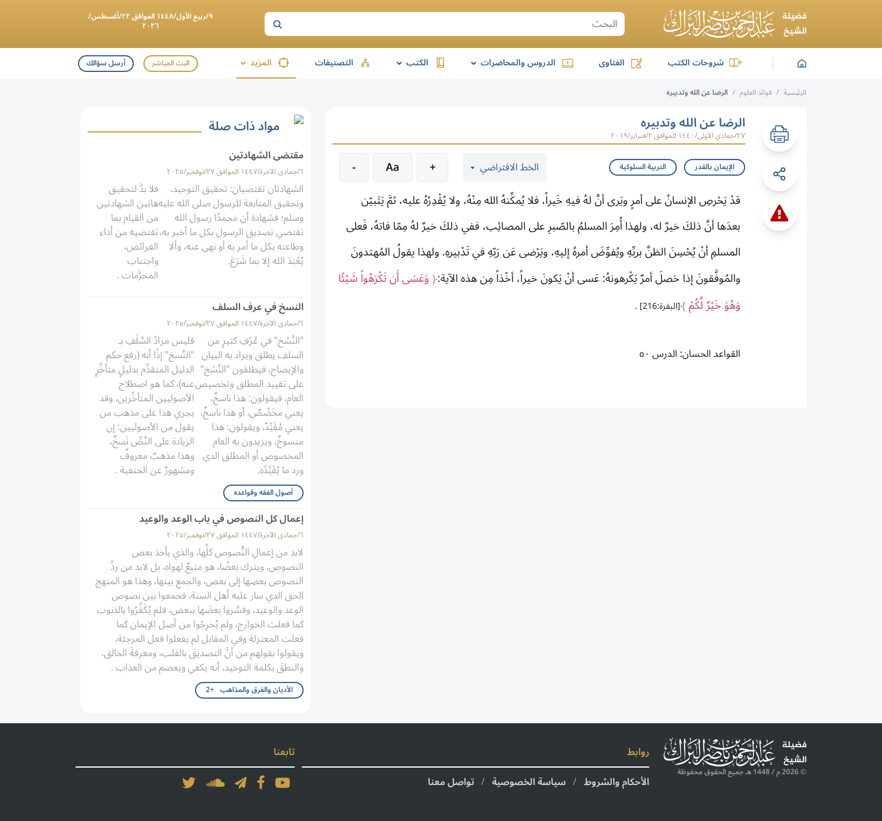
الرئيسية (795, 92)
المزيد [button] (254, 62)
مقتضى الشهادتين (266, 155)
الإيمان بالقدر (714, 167)
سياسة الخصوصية (529, 782)
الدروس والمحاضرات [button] (511, 62)
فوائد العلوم (756, 92)
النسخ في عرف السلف (258, 307)
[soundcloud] (215, 782)
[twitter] (189, 782)
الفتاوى (612, 62)
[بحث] (277, 24)
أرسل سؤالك (105, 63)
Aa (393, 167)
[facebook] (261, 782)
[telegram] (241, 783)
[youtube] (282, 782)
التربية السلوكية (643, 167)
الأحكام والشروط (616, 782)
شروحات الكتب (696, 62)
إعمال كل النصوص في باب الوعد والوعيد (221, 519)
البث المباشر (171, 63)
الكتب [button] (410, 62)
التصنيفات (334, 62)
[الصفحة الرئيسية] (735, 24)
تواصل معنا (451, 782)
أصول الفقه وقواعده (263, 492)
